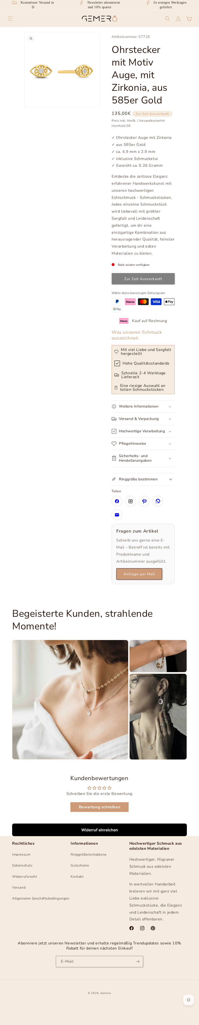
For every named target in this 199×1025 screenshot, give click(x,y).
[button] (10, 18)
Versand (18, 887)
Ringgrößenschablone (88, 854)
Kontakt (77, 876)
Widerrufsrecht (24, 876)
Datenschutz (22, 865)
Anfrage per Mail (139, 574)
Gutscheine (80, 865)
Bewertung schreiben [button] (99, 807)
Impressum (21, 854)
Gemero (105, 993)
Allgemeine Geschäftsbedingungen (40, 898)
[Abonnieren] (137, 961)
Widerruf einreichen (99, 829)
